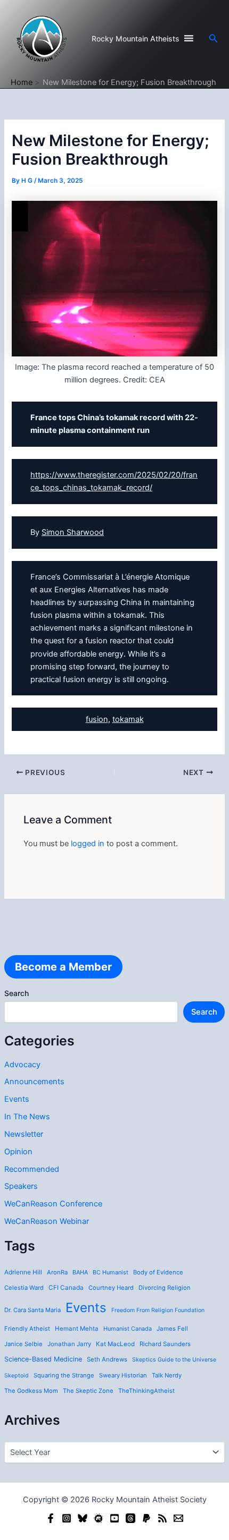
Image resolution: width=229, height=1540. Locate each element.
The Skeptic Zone (88, 1390)
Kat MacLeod (115, 1344)
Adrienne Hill (23, 1272)
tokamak (128, 719)
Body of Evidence (158, 1272)
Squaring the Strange (64, 1375)
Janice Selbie (23, 1344)
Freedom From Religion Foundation (158, 1310)
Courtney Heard (111, 1287)
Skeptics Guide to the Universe (174, 1359)
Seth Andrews (107, 1359)
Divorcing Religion (164, 1287)
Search (16, 993)
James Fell (172, 1328)
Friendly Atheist (27, 1328)
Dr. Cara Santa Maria (32, 1310)
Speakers (21, 1186)
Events (16, 1099)
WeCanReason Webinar (46, 1221)
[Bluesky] (82, 1518)
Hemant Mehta (77, 1328)
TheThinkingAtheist (146, 1390)
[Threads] (130, 1518)
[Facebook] (50, 1518)
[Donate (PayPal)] (146, 1518)
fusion (97, 719)
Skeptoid (16, 1375)
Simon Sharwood (73, 532)
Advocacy (22, 1064)
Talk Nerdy (167, 1375)
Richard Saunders (165, 1344)
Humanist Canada (127, 1328)
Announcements (34, 1081)
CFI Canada (66, 1287)
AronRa (57, 1272)
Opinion (18, 1151)
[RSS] (162, 1518)
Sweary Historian (123, 1375)
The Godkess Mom (31, 1390)
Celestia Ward (24, 1287)
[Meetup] (98, 1518)
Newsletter (23, 1134)
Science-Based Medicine (43, 1359)
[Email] (178, 1518)
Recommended (31, 1169)
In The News (27, 1116)
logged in (87, 843)
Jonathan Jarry (69, 1344)
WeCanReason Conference (53, 1204)
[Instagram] (66, 1518)
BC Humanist (110, 1272)
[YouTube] (114, 1518)
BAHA (80, 1272)
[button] (213, 38)
